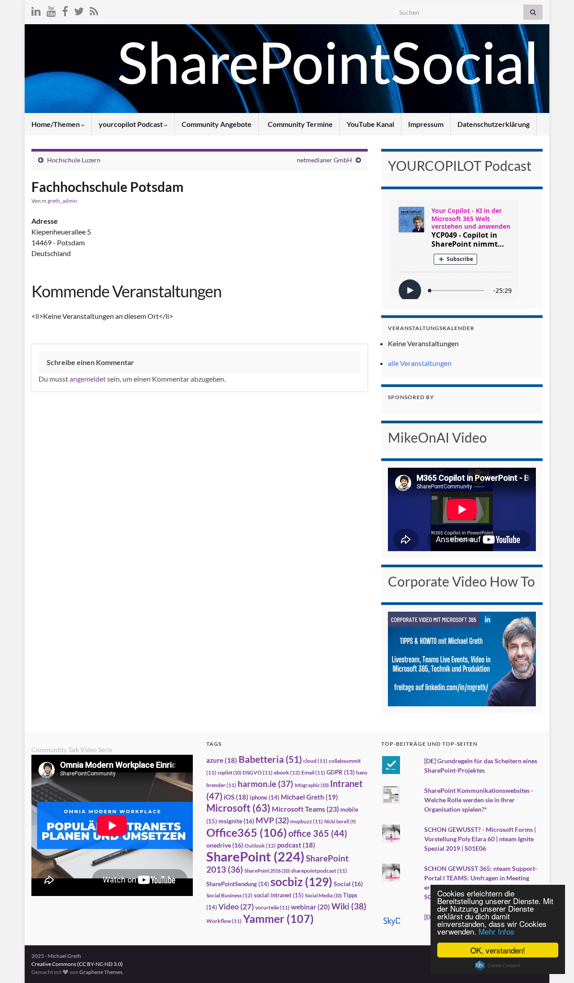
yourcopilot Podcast (131, 124)
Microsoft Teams (305, 809)
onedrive (224, 845)
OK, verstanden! (497, 950)
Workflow (224, 921)
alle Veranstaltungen (420, 363)
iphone (264, 797)
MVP (272, 820)
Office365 (246, 832)
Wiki (348, 906)
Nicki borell (340, 821)
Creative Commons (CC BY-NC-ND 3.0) (77, 964)
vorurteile (272, 907)
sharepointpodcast (319, 870)
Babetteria (270, 759)
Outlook (260, 845)
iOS (236, 797)
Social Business (229, 895)
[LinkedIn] (36, 9)
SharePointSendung (237, 883)
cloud (315, 760)
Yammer (278, 918)
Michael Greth (309, 797)
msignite (236, 821)
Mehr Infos (496, 931)
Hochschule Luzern (73, 160)
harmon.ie (265, 784)
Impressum (426, 124)
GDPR (340, 772)
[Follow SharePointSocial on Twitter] (79, 9)
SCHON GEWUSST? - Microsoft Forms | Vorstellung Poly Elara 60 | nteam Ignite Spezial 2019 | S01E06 (480, 839)
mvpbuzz (306, 821)
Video (236, 906)
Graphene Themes (100, 972)
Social (348, 883)
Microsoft (238, 808)
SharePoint (255, 856)
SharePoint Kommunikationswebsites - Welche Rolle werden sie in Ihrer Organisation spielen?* (478, 800)
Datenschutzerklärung (493, 124)
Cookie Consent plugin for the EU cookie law (497, 965)
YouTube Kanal (370, 124)
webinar (310, 907)
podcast (296, 845)
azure (221, 760)
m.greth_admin (59, 200)
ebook (287, 772)
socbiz (301, 881)
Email (313, 772)
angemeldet (88, 378)
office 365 (317, 833)
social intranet (279, 895)
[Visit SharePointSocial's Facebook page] (65, 9)
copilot (229, 772)
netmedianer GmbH (324, 160)
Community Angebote (217, 124)
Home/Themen (56, 124)
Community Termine (299, 124)
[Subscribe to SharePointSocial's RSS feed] (94, 9)
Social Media (323, 895)
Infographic (312, 785)
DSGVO (258, 772)
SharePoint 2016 (267, 871)
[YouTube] (51, 9)
